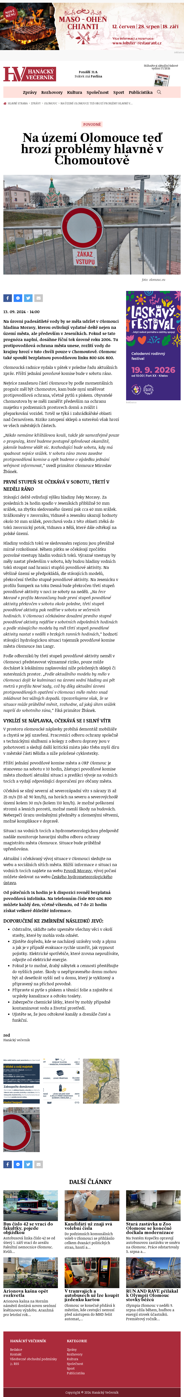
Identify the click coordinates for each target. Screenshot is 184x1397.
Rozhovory (52, 92)
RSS (16, 1364)
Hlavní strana (18, 103)
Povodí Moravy (78, 870)
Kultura (74, 92)
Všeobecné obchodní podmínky (33, 1359)
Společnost (98, 92)
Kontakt (16, 1354)
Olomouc (51, 103)
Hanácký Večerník (29, 74)
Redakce (16, 1349)
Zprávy (30, 92)
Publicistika (141, 92)
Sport (118, 92)
